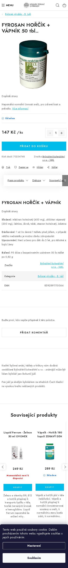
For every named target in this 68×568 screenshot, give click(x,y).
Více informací (20, 108)
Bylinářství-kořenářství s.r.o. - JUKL (54, 158)
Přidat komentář (34, 332)
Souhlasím (34, 558)
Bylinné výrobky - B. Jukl (51, 276)
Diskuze (36, 180)
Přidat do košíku (34, 146)
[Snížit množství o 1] (50, 133)
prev (3, 467)
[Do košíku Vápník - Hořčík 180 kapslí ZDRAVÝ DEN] (50, 487)
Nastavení (34, 546)
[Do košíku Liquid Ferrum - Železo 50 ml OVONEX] (17, 487)
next (65, 467)
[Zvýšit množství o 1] (61, 133)
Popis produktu (16, 180)
